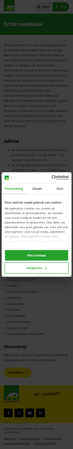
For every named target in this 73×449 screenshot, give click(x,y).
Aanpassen (34, 268)
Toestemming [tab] (13, 188)
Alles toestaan (36, 255)
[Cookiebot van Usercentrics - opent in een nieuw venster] (52, 177)
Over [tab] (60, 188)
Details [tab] (37, 188)
